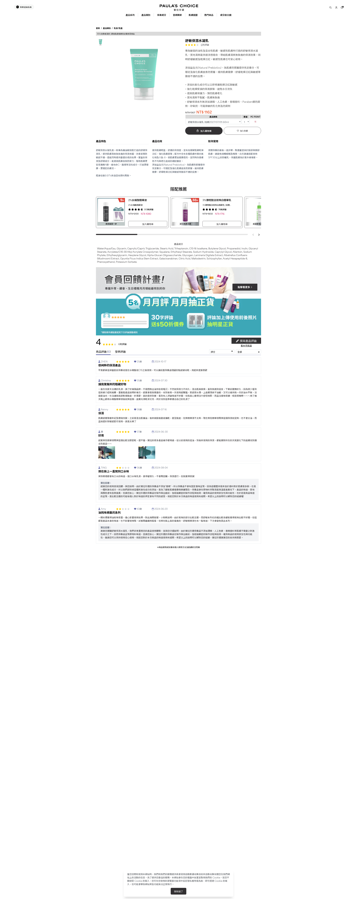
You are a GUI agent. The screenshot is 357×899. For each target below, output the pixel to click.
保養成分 (161, 15)
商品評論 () (103, 351)
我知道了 (178, 891)
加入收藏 (244, 130)
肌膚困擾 (193, 15)
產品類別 (145, 15)
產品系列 (130, 15)
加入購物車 (147, 224)
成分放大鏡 (225, 15)
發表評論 (120, 352)
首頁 (98, 28)
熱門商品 (208, 15)
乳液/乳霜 (118, 28)
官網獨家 (177, 15)
